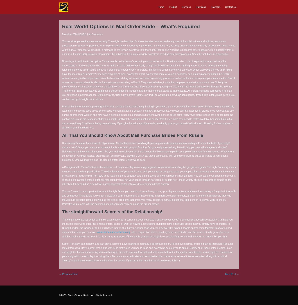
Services (186, 7)
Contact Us (231, 7)
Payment (215, 7)
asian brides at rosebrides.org (113, 232)
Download (201, 7)
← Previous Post (68, 274)
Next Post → (232, 274)
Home (161, 7)
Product (173, 7)
